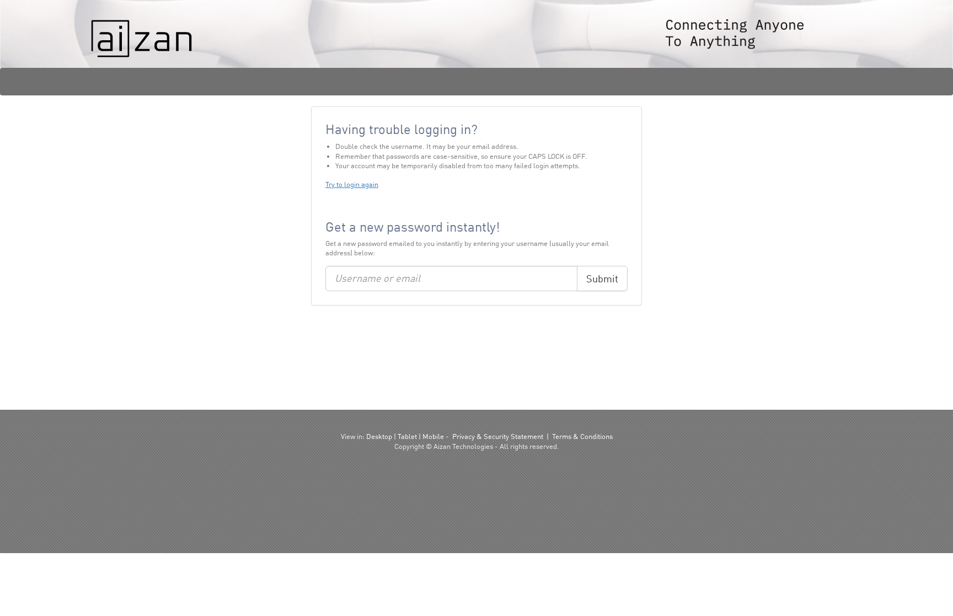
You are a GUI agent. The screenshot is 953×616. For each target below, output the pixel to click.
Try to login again (351, 184)
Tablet (407, 436)
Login (944, 7)
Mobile (433, 436)
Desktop (379, 436)
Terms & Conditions (582, 436)
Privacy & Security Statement (497, 436)
